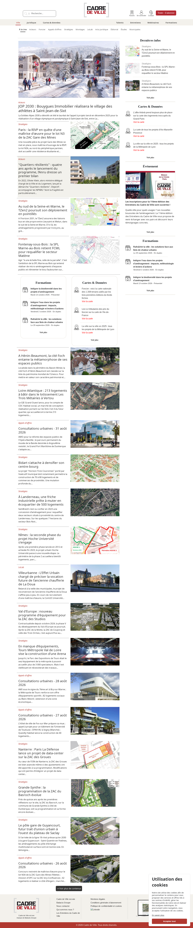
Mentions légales (98, 899)
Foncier (42, 29)
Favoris (132, 16)
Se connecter (141, 16)
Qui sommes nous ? (65, 909)
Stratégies (68, 29)
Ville (18, 22)
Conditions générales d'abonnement (106, 903)
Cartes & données (51, 22)
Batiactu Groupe (63, 903)
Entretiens (135, 22)
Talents (119, 22)
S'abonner (166, 13)
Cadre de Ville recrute (65, 899)
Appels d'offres (54, 29)
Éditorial (114, 29)
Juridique (31, 22)
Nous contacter (63, 906)
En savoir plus (158, 915)
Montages (80, 29)
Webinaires (153, 22)
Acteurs (32, 29)
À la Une (23, 29)
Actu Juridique (101, 29)
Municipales (134, 29)
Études (124, 29)
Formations (171, 22)
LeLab (90, 29)
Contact (151, 16)
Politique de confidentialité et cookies (106, 906)
